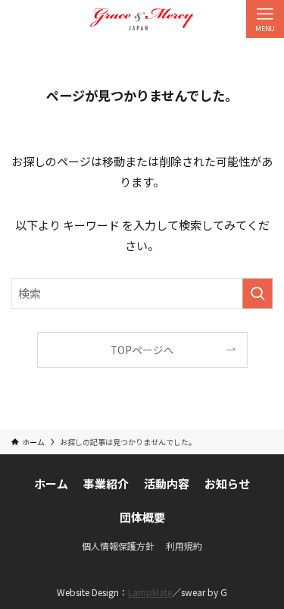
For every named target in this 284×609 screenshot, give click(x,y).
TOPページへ (142, 349)
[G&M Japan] (142, 19)
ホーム (51, 483)
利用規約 (184, 545)
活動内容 (166, 483)
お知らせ (227, 483)
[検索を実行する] (257, 293)
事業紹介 (106, 483)
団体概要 (142, 517)
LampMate (150, 591)
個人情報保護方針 (118, 545)
